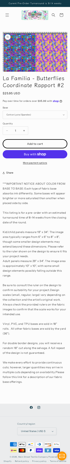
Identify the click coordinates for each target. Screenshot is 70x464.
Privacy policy (39, 461)
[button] (7, 15)
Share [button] (9, 172)
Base (5, 107)
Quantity (8, 123)
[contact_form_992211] (61, 455)
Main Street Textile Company (33, 457)
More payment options (35, 162)
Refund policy (22, 461)
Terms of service (58, 461)
